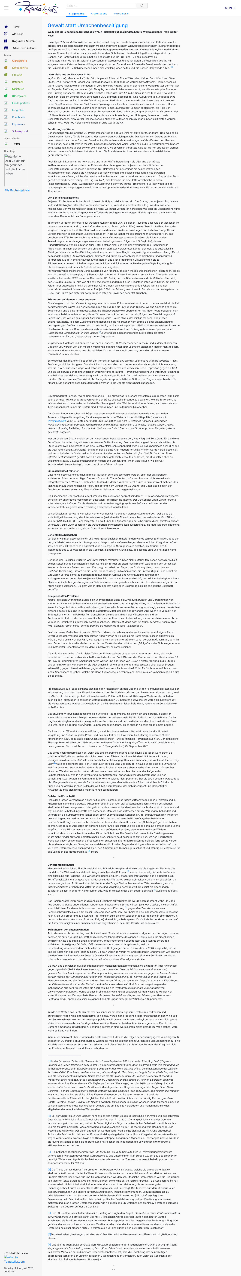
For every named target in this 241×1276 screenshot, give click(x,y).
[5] (49, 1213)
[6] (49, 1234)
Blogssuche (77, 13)
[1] (49, 1061)
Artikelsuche (99, 13)
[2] (49, 1115)
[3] (49, 1151)
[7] (49, 1244)
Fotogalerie (121, 13)
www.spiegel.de (57, 420)
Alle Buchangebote (16, 190)
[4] (49, 1169)
